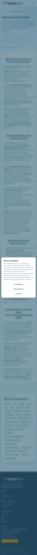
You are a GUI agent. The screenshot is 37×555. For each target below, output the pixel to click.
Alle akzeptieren (18, 289)
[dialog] (18, 277)
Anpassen (18, 293)
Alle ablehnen (18, 284)
